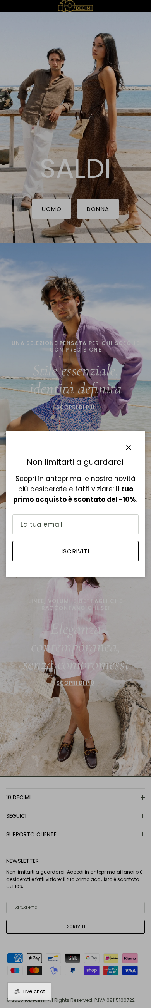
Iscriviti (75, 551)
